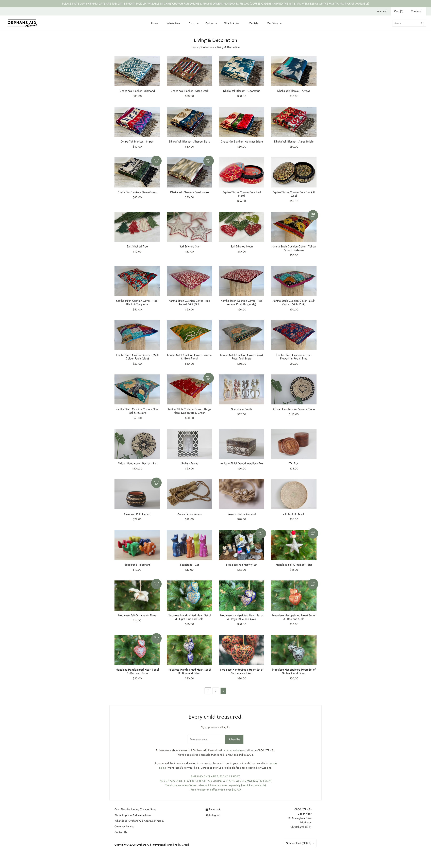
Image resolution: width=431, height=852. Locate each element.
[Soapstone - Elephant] (137, 545)
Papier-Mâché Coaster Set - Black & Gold (294, 194)
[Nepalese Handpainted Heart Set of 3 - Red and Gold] (294, 595)
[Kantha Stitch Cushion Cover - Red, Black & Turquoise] (137, 281)
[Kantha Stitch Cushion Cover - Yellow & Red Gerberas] (294, 227)
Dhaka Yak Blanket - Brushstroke (189, 192)
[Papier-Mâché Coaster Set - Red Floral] (241, 172)
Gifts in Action (232, 23)
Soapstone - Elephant (137, 565)
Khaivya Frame (189, 463)
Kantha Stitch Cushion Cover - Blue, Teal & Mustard (137, 411)
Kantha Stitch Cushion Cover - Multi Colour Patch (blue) (137, 356)
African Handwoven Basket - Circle (294, 409)
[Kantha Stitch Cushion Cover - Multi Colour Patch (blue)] (137, 335)
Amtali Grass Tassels (189, 514)
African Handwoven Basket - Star (137, 463)
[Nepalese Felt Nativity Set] (241, 545)
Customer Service (124, 826)
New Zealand (298, 843)
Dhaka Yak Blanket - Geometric (241, 91)
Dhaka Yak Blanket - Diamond (137, 91)
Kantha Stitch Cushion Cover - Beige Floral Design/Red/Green (189, 411)
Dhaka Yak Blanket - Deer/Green (137, 192)
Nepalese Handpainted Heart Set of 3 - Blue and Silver (189, 671)
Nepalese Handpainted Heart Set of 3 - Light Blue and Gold (189, 617)
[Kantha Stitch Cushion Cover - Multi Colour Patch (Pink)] (294, 281)
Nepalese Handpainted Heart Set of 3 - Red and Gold (294, 617)
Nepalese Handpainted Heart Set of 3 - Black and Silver (294, 671)
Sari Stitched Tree (137, 246)
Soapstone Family (241, 409)
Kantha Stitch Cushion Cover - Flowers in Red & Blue (294, 356)
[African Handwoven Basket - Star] (137, 444)
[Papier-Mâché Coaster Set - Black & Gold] (294, 172)
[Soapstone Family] (241, 389)
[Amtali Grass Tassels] (189, 494)
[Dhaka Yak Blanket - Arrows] (294, 71)
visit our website (233, 750)
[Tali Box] (294, 444)
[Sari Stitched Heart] (241, 227)
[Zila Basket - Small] (294, 494)
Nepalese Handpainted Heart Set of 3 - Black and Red (241, 671)
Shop (192, 23)
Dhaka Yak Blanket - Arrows (293, 91)
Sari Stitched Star (189, 246)
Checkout (416, 11)
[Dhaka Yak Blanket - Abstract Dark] (189, 122)
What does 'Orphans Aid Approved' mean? (139, 821)
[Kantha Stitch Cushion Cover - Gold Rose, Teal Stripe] (241, 335)
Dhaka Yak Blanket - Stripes (137, 141)
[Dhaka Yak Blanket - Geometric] (241, 71)
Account (382, 11)
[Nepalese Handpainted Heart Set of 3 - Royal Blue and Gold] (241, 595)
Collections (207, 47)
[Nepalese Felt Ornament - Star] (294, 545)
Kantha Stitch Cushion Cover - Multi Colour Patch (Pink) (294, 302)
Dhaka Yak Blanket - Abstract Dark (189, 141)
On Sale (253, 23)
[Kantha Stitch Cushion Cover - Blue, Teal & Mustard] (137, 389)
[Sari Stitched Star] (189, 227)
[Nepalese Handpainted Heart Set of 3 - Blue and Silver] (189, 650)
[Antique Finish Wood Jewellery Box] (241, 444)
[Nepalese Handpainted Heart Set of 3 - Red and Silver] (137, 650)
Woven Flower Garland (241, 514)
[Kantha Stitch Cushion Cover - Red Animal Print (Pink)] (189, 281)
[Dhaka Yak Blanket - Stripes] (137, 122)
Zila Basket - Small (294, 514)
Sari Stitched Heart (241, 246)
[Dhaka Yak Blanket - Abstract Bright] (241, 122)
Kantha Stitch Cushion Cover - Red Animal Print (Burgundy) (241, 302)
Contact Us (120, 832)
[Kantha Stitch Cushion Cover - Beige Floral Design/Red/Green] (189, 389)
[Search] (422, 23)
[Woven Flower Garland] (241, 494)
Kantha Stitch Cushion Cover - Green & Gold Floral (189, 356)
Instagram (214, 815)
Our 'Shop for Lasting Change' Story (135, 809)
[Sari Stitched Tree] (137, 227)
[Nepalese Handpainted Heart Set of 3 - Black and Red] (241, 650)
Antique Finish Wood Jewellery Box (241, 463)
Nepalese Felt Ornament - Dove (137, 615)
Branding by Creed (178, 845)
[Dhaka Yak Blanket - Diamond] (137, 71)
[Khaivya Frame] (189, 444)
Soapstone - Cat (189, 565)
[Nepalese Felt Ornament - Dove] (137, 595)
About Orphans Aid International (132, 815)
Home (154, 23)
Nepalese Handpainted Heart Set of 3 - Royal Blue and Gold (241, 617)
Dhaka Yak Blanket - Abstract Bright (242, 141)
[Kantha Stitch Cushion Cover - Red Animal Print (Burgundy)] (241, 281)
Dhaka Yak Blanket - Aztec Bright (293, 141)
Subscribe (234, 739)
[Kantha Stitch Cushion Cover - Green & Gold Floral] (189, 335)
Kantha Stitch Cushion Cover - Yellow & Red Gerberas (294, 248)
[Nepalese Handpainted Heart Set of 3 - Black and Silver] (294, 650)
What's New (173, 23)
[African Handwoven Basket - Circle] (294, 389)
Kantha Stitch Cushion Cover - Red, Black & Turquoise (137, 302)
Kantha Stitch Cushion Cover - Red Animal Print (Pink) (189, 302)
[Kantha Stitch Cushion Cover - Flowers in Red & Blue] (294, 335)
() (398, 11)
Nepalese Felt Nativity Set (241, 565)
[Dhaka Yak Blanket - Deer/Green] (137, 172)
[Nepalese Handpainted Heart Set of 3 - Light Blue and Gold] (189, 595)
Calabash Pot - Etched (137, 514)
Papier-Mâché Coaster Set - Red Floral (242, 194)
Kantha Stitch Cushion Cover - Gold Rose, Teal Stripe (241, 356)
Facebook (214, 809)
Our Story (272, 23)
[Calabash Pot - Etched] (137, 494)
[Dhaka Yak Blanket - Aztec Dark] (189, 71)
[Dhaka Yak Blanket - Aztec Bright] (294, 122)
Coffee (209, 23)
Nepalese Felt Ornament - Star (294, 565)
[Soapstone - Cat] (189, 545)
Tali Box (293, 463)
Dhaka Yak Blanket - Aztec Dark (189, 91)
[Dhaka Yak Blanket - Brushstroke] (189, 172)
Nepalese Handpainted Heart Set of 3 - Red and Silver (137, 671)
